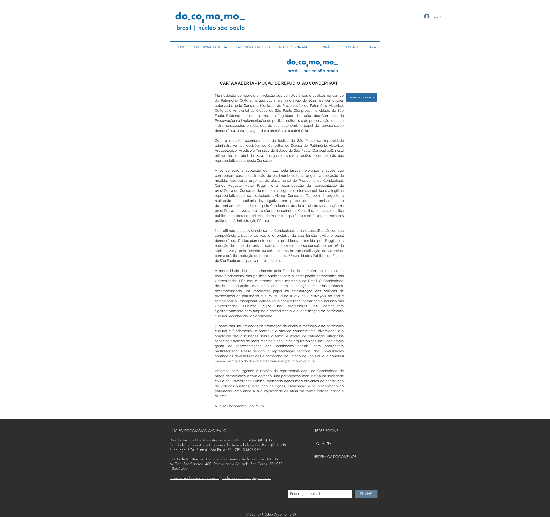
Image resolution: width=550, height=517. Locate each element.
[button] (253, 47)
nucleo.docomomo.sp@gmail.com (246, 478)
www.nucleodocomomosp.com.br (194, 478)
